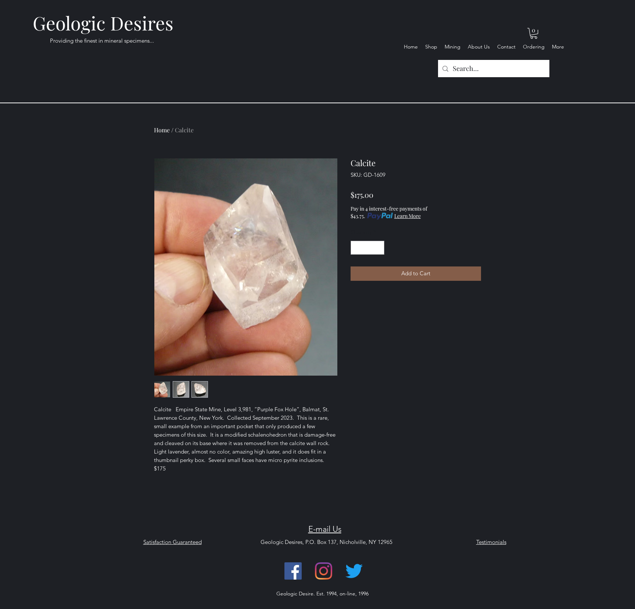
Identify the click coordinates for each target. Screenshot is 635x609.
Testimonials (491, 541)
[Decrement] (357, 248)
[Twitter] (354, 571)
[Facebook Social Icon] (293, 571)
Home (162, 130)
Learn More (407, 215)
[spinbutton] (368, 248)
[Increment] (379, 248)
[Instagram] (323, 571)
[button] (533, 33)
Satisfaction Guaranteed (172, 541)
